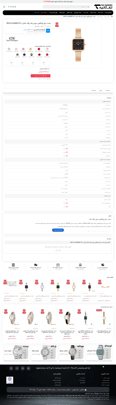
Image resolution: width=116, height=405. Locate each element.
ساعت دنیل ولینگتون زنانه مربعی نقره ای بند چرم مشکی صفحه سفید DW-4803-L (67, 332)
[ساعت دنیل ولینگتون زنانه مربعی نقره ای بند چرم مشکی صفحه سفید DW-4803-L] (67, 318)
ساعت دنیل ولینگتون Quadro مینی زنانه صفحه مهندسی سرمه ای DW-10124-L (85, 332)
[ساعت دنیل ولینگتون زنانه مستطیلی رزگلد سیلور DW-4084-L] (30, 318)
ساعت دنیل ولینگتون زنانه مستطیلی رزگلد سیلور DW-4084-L (30, 331)
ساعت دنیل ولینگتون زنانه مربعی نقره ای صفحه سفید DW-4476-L (48, 331)
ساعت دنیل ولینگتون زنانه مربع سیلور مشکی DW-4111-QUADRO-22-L (26, 296)
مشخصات (107, 91)
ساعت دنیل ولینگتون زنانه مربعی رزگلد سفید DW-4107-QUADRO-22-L (74, 296)
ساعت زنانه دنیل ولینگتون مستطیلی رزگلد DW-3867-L (90, 296)
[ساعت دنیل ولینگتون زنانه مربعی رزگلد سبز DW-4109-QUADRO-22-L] (58, 287)
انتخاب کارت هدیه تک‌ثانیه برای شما (43, 46)
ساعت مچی (106, 17)
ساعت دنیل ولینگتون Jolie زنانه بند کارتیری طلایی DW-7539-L (104, 331)
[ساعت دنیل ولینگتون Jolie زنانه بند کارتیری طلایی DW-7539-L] (104, 318)
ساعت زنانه (99, 17)
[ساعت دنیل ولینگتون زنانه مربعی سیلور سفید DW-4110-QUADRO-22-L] (42, 287)
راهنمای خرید (57, 374)
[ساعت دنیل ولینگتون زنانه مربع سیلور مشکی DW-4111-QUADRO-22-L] (26, 287)
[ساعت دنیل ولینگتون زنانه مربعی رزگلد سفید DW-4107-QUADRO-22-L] (74, 287)
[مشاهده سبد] (4, 6)
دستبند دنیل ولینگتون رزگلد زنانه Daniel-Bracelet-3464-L (105, 296)
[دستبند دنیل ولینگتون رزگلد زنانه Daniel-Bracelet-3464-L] (105, 287)
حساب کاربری (105, 374)
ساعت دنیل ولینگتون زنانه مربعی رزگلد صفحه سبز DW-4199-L (11, 296)
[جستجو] (88, 7)
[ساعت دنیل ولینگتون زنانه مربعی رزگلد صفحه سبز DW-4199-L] (10, 287)
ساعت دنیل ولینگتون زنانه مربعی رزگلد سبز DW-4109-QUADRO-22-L (58, 296)
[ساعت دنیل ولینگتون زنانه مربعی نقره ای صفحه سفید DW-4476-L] (48, 318)
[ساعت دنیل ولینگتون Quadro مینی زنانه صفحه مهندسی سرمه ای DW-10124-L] (85, 318)
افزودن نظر (58, 250)
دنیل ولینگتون (108, 328)
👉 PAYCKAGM (47, 2)
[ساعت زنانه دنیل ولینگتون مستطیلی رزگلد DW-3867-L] (89, 287)
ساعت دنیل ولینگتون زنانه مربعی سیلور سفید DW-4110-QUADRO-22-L (42, 296)
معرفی (100, 91)
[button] (40, 75)
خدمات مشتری (80, 374)
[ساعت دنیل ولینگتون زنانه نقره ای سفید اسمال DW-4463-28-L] (12, 318)
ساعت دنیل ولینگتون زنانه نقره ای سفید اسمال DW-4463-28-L (12, 331)
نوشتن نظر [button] (37, 26)
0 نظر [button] (42, 26)
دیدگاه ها (94, 91)
